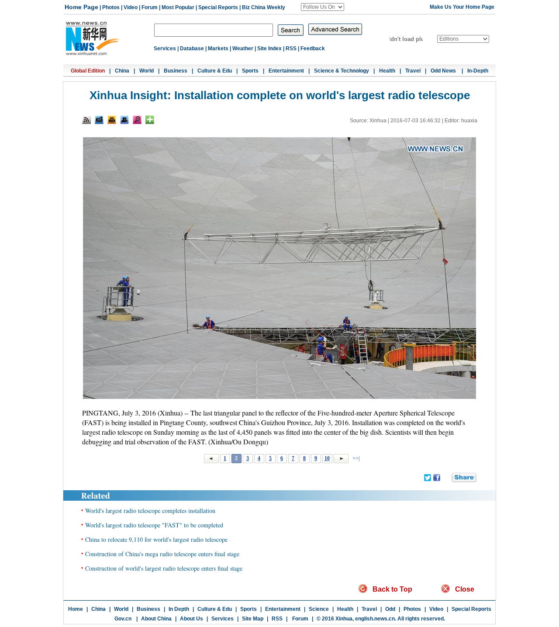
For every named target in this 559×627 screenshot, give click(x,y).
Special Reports (218, 7)
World (146, 71)
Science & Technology (341, 71)
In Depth (179, 609)
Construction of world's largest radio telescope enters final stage (163, 568)
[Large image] (137, 119)
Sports (250, 71)
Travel (413, 71)
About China (156, 619)
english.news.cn (375, 619)
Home (75, 609)
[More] (149, 119)
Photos (111, 7)
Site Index (269, 48)
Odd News (444, 71)
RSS (291, 48)
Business (175, 71)
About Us (191, 619)
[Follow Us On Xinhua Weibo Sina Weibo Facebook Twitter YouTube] (322, 7)
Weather (242, 48)
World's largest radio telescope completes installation (150, 510)
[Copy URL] (124, 119)
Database (192, 48)
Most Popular (178, 7)
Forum (149, 7)
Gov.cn (122, 619)
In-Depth (477, 71)
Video (131, 7)
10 (327, 458)
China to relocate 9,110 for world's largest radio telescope (156, 539)
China (122, 71)
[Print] (111, 119)
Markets (218, 48)
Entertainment (286, 71)
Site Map (252, 619)
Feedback (312, 48)
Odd (390, 609)
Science (319, 609)
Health (387, 71)
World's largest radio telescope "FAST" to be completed (154, 525)
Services (165, 48)
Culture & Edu (214, 71)
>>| (355, 458)
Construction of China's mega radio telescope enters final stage (162, 554)
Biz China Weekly (263, 7)
